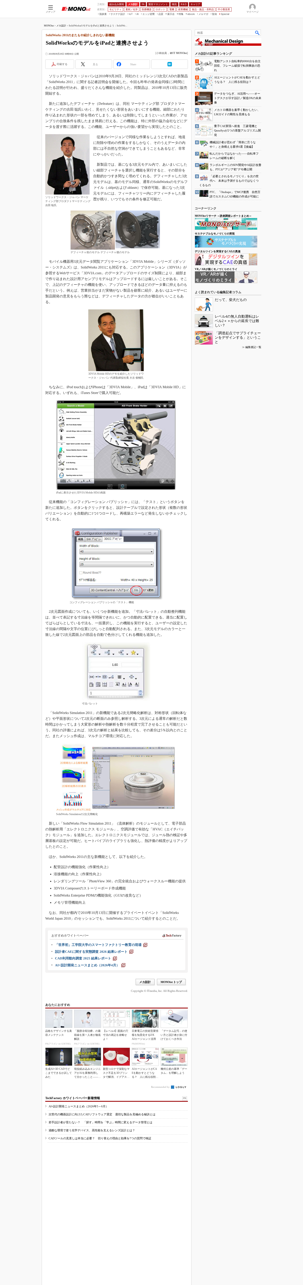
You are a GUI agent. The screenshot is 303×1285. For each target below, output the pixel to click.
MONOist (49, 25)
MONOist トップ (171, 982)
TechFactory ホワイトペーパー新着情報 (72, 1098)
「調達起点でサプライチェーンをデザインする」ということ (238, 337)
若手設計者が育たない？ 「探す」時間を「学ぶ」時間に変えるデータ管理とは (100, 1122)
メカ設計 (61, 25)
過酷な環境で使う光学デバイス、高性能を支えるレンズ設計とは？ (92, 1130)
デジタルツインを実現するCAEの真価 (217, 251)
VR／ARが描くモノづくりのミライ (216, 269)
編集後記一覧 (253, 347)
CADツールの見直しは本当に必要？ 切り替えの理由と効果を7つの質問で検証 (100, 1138)
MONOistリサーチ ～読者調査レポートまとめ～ (223, 215)
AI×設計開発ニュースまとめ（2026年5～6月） (78, 1106)
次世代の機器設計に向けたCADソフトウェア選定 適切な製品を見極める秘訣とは (102, 1114)
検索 (257, 33)
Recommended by (160, 1087)
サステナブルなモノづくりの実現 (215, 233)
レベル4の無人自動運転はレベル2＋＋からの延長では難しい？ (237, 320)
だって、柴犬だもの (231, 300)
